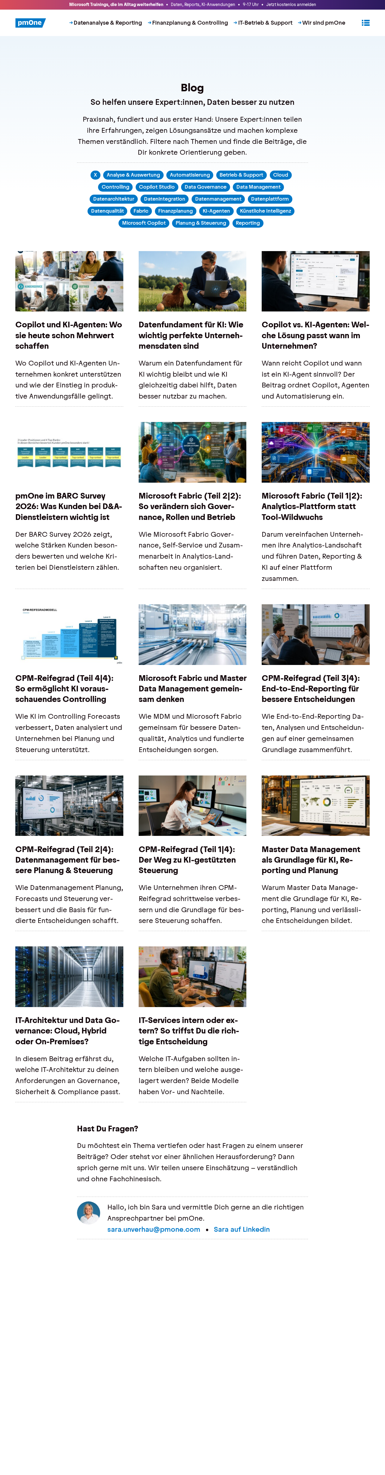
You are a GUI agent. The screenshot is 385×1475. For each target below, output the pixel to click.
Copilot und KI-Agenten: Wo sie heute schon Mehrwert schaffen (68, 335)
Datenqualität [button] (107, 211)
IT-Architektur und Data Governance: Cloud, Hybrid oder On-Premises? (67, 1030)
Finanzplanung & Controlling (190, 23)
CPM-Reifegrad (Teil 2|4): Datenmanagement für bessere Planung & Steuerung (67, 860)
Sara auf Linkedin (242, 1229)
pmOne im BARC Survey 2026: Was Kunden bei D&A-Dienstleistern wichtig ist (68, 506)
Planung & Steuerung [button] (201, 223)
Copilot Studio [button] (157, 187)
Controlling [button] (115, 187)
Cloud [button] (280, 175)
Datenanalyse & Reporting (108, 23)
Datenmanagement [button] (218, 199)
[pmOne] (30, 23)
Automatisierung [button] (190, 175)
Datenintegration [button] (164, 199)
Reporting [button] (248, 223)
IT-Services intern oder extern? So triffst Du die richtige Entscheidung (189, 1030)
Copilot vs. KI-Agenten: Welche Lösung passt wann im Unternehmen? (315, 335)
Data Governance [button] (205, 187)
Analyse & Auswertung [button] (133, 175)
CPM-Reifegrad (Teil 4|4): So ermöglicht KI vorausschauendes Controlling (64, 688)
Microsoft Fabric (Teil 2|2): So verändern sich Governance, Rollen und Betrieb (190, 506)
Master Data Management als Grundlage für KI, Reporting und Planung (311, 860)
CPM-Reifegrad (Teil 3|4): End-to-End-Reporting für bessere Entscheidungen (311, 688)
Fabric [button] (141, 211)
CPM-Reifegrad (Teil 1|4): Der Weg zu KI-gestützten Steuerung (187, 860)
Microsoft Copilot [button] (144, 223)
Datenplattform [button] (270, 199)
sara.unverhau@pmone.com (153, 1229)
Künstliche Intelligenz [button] (265, 211)
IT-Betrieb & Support (265, 23)
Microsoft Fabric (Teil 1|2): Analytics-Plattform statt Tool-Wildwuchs (312, 506)
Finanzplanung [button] (175, 211)
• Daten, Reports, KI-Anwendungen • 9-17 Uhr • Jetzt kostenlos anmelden (192, 4)
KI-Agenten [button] (216, 211)
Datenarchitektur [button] (113, 199)
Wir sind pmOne (323, 23)
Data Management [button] (258, 187)
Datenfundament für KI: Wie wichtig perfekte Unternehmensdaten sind (191, 335)
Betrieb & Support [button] (241, 175)
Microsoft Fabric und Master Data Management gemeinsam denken (193, 688)
